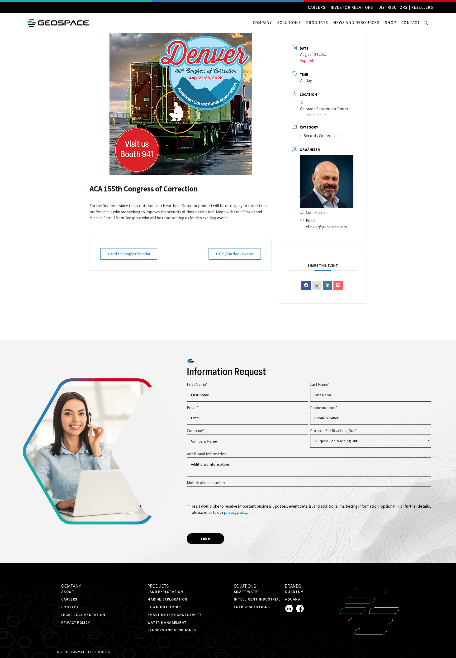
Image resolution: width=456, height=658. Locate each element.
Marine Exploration (167, 599)
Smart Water (247, 591)
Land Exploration (165, 591)
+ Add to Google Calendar (128, 254)
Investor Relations (352, 7)
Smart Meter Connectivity (174, 614)
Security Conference (321, 135)
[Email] (338, 285)
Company (262, 23)
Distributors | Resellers (406, 7)
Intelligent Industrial (257, 599)
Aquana (292, 599)
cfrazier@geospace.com (326, 226)
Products (317, 23)
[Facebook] (300, 608)
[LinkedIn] (290, 608)
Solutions (289, 23)
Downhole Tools (164, 607)
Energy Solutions (252, 607)
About (67, 591)
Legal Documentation (83, 614)
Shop (390, 23)
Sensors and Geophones (171, 630)
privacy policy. (236, 512)
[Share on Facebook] (306, 285)
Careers (317, 7)
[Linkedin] (327, 285)
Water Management (166, 622)
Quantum (294, 591)
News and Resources (356, 23)
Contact (410, 23)
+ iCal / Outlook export (234, 254)
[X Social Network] (317, 285)
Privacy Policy (75, 622)
